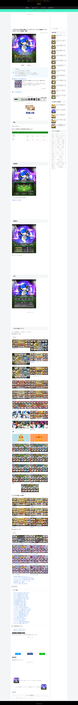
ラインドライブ (22, 634)
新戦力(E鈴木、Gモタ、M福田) (19, 582)
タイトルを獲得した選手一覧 (18, 617)
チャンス (18, 634)
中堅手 (26, 634)
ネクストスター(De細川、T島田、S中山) (20, 623)
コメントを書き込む (30, 695)
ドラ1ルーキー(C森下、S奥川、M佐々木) (20, 583)
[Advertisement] (30, 21)
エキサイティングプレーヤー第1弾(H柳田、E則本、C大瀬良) (24, 579)
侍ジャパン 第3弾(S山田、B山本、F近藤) (20, 595)
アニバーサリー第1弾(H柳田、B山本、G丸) (21, 613)
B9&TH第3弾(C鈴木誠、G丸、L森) (19, 600)
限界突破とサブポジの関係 (16, 200)
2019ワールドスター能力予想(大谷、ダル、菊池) (22, 610)
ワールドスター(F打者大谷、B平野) (19, 605)
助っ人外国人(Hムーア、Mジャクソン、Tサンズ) (22, 580)
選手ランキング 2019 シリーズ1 (19, 629)
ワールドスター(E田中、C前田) (19, 620)
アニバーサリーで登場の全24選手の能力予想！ (21, 621)
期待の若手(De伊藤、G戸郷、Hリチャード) (21, 576)
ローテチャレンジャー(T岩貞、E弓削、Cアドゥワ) (22, 608)
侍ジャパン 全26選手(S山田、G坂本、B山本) (21, 592)
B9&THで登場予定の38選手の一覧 (19, 601)
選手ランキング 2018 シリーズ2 (19, 630)
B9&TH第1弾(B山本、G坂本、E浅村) (20, 604)
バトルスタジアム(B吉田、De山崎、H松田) (21, 607)
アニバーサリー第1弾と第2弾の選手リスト (21, 614)
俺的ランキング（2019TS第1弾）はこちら (20, 78)
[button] (65, 28)
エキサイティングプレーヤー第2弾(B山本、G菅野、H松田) (23, 577)
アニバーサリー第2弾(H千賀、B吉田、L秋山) (21, 611)
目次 (29, 118)
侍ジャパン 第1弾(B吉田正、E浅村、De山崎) (21, 598)
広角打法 (30, 634)
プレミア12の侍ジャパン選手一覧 (19, 618)
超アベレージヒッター (35, 634)
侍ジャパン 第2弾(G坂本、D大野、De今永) (21, 597)
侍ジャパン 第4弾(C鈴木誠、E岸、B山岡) (20, 594)
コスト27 (14, 634)
